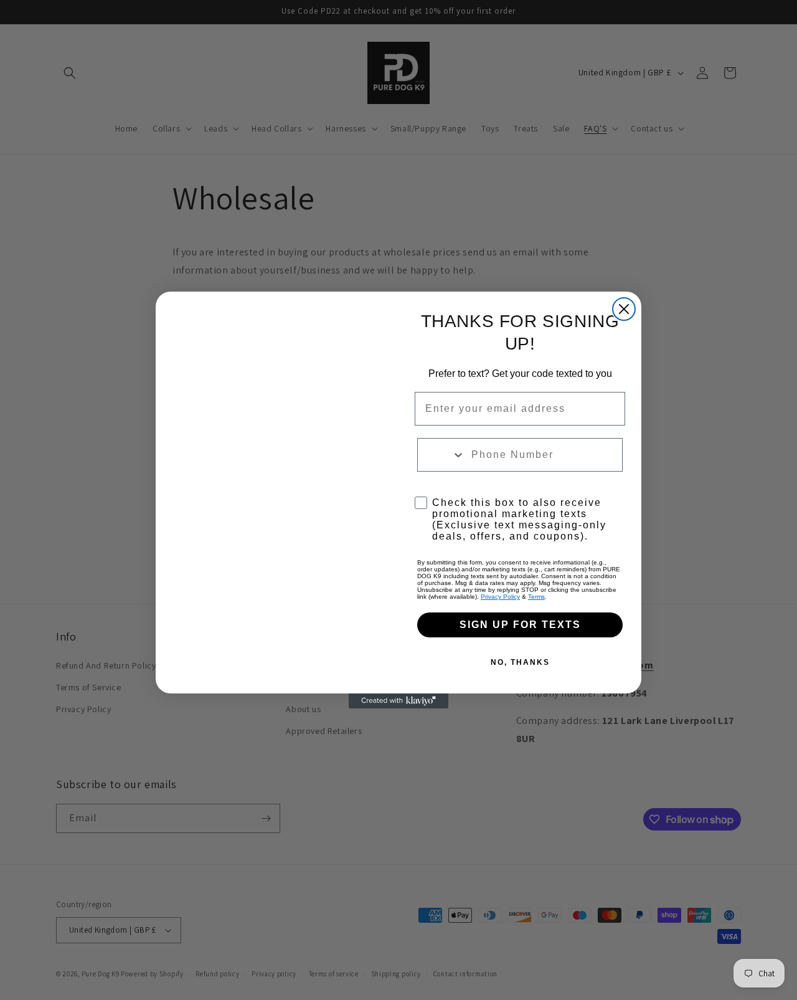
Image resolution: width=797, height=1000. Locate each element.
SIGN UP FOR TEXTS (520, 624)
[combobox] (441, 455)
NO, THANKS (520, 662)
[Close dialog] (624, 309)
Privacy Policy (500, 596)
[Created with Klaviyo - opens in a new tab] (398, 700)
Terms (536, 596)
